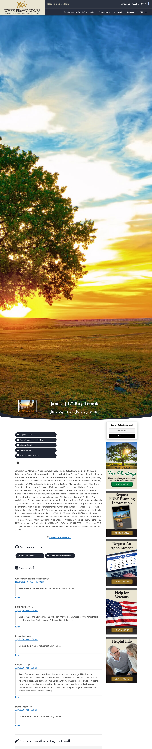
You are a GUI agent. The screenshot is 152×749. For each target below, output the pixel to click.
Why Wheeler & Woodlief (74, 12)
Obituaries (144, 12)
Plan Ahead (117, 12)
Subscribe (122, 435)
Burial (92, 12)
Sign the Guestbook (27, 445)
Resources (131, 12)
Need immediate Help (58, 3)
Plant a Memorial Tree (29, 455)
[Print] (18, 462)
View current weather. (60, 537)
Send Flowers (25, 450)
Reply (17, 597)
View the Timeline (28, 556)
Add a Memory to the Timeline (31, 440)
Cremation (103, 12)
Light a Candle (26, 434)
